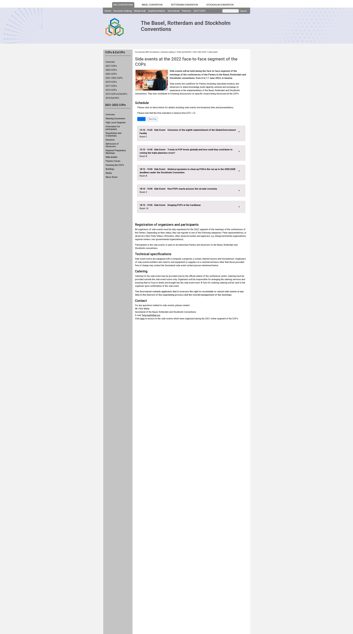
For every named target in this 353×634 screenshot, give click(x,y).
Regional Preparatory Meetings (116, 151)
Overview (110, 62)
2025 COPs (111, 70)
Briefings (110, 169)
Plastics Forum (113, 161)
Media (109, 173)
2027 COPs (111, 66)
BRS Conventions (152, 52)
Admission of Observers (112, 145)
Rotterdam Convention (184, 4)
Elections (110, 139)
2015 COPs (111, 90)
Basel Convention (152, 4)
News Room (111, 177)
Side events (111, 157)
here (142, 318)
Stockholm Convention (220, 4)
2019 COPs (111, 82)
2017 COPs (111, 86)
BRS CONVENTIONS (123, 4)
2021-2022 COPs (114, 78)
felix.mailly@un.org (151, 315)
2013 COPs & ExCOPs (116, 94)
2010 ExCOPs (112, 98)
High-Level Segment (115, 122)
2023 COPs (111, 74)
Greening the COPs (115, 165)
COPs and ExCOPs (184, 52)
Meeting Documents (115, 118)
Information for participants (113, 127)
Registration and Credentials (113, 134)
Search (243, 11)
